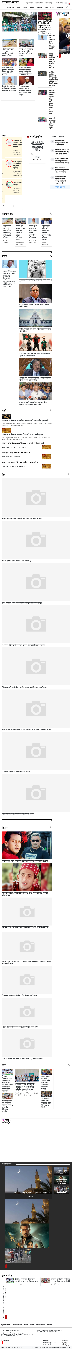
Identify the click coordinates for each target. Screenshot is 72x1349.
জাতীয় (18, 7)
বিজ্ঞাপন (32, 1325)
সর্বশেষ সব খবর (60, 187)
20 (5, 1313)
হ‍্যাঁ (33, 153)
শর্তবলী (26, 1325)
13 (5, 1304)
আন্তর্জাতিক (39, 7)
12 (5, 1302)
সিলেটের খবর (10, 7)
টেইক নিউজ (60, 7)
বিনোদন (52, 7)
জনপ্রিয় (61, 137)
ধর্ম (66, 7)
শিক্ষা (46, 7)
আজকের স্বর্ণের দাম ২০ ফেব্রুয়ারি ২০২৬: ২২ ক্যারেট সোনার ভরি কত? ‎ (23, 443)
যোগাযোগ (49, 1325)
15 (5, 1306)
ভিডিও (8, 1120)
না (33, 155)
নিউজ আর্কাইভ (49, 3)
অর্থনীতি (32, 7)
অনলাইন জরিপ (36, 136)
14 (5, 1305)
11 (5, 1301)
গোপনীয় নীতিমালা (17, 1325)
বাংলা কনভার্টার (29, 3)
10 (5, 1299)
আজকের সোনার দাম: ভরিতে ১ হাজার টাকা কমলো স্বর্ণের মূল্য (20, 462)
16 (5, 1308)
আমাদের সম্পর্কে (40, 1325)
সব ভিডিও (5, 1122)
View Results (37, 160)
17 (5, 1309)
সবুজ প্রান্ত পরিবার (5, 1325)
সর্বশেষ (54, 137)
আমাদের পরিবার (39, 3)
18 (5, 1311)
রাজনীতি (25, 7)
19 (5, 1312)
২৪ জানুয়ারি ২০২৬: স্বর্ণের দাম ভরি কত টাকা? (16, 453)
